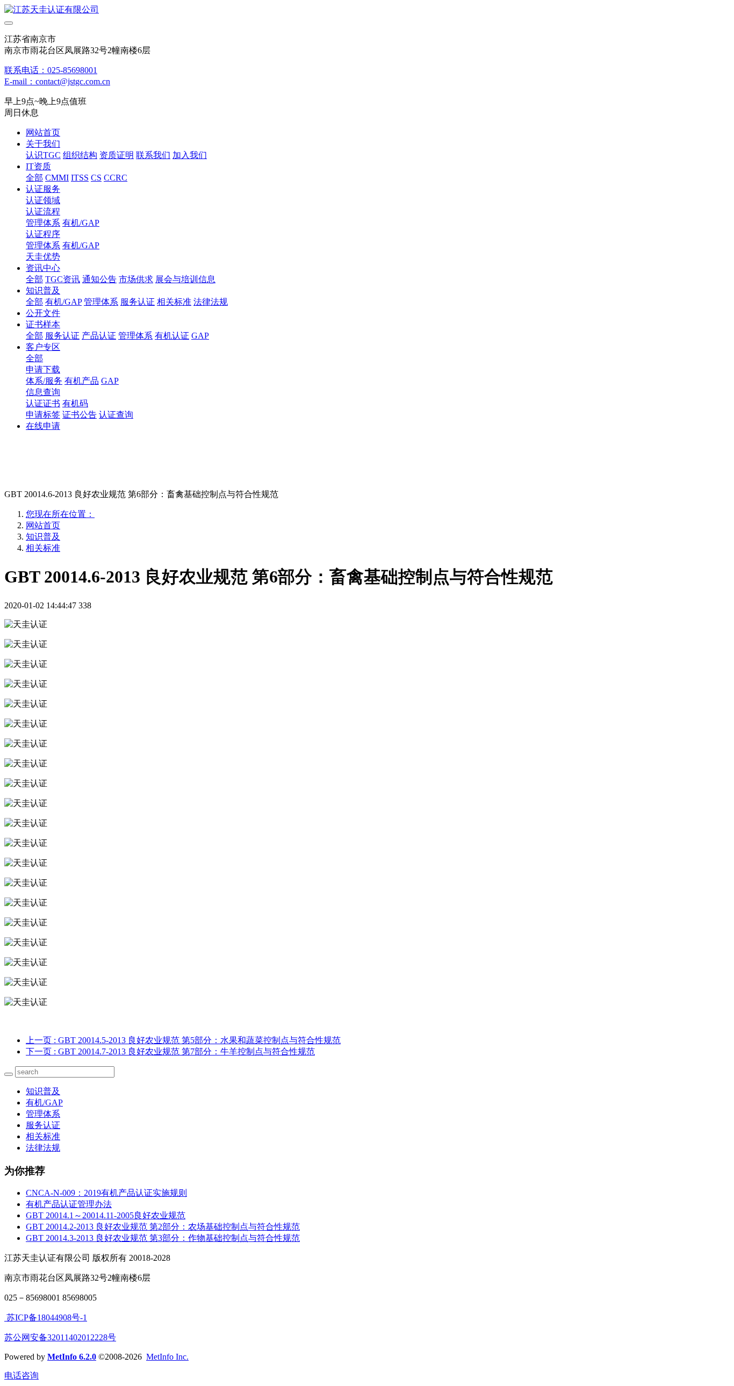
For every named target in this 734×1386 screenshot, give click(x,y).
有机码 (75, 403)
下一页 (170, 1051)
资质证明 (116, 155)
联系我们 (153, 155)
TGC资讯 (62, 279)
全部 (34, 177)
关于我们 (43, 143)
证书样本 (43, 324)
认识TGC (43, 155)
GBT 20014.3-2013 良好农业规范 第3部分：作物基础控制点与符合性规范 (163, 1238)
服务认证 (137, 301)
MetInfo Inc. (167, 1356)
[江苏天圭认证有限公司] (367, 10)
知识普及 (43, 290)
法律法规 (210, 301)
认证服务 (43, 188)
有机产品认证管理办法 (69, 1204)
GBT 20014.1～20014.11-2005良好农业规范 (105, 1215)
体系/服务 (44, 380)
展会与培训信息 (185, 279)
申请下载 (43, 369)
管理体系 (43, 222)
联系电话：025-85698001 (50, 70)
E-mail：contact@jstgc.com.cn (57, 81)
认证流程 (43, 211)
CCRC (115, 177)
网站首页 (43, 132)
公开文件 (43, 313)
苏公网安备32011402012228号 (60, 1337)
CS (96, 177)
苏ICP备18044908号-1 (45, 1317)
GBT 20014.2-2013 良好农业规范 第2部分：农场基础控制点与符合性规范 (163, 1226)
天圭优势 (43, 256)
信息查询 (43, 392)
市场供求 (136, 279)
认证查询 (116, 414)
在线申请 (43, 425)
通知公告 (99, 279)
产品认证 (99, 335)
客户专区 (43, 346)
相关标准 (174, 301)
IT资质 (38, 166)
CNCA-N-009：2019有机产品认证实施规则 (106, 1192)
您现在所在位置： (60, 514)
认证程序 (43, 234)
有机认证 (172, 335)
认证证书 (43, 403)
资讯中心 (43, 267)
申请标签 (43, 414)
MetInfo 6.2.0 (71, 1356)
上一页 (183, 1040)
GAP (200, 335)
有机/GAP (80, 222)
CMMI (57, 177)
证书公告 (79, 414)
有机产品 (81, 380)
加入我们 (189, 155)
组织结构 (80, 155)
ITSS (80, 177)
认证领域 (43, 200)
